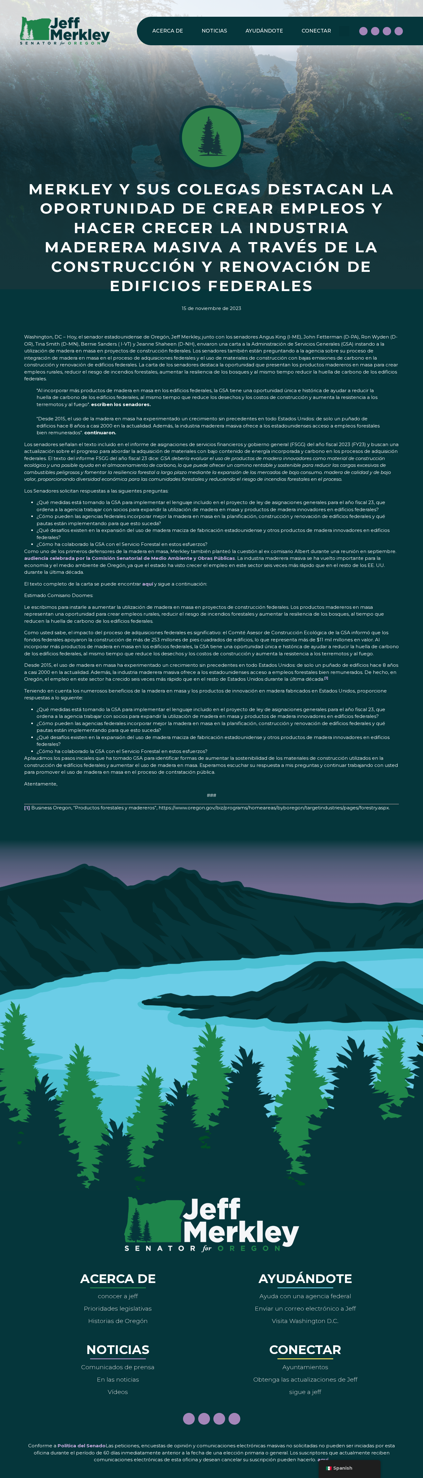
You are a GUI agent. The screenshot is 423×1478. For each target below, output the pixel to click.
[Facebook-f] (363, 31)
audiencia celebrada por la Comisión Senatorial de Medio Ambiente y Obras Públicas (129, 558)
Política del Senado (82, 1446)
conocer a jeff (118, 1296)
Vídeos (118, 1392)
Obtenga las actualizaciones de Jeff (305, 1379)
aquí (147, 584)
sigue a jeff (305, 1392)
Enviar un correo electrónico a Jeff (305, 1308)
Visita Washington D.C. (305, 1321)
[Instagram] (375, 31)
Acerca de (167, 31)
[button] (344, 31)
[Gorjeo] (399, 31)
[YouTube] (387, 31)
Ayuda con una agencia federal (305, 1296)
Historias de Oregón (118, 1321)
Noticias (214, 31)
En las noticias (118, 1379)
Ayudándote (264, 31)
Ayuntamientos (305, 1367)
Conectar (316, 31)
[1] (27, 808)
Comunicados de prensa (118, 1367)
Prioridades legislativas (118, 1308)
